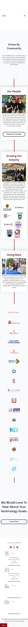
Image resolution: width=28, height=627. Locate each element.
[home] (4, 16)
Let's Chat (14, 522)
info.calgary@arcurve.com (14, 565)
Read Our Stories (14, 134)
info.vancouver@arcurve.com (14, 597)
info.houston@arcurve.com (14, 581)
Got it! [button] (3, 625)
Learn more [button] (21, 621)
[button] (24, 15)
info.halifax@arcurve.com (14, 613)
